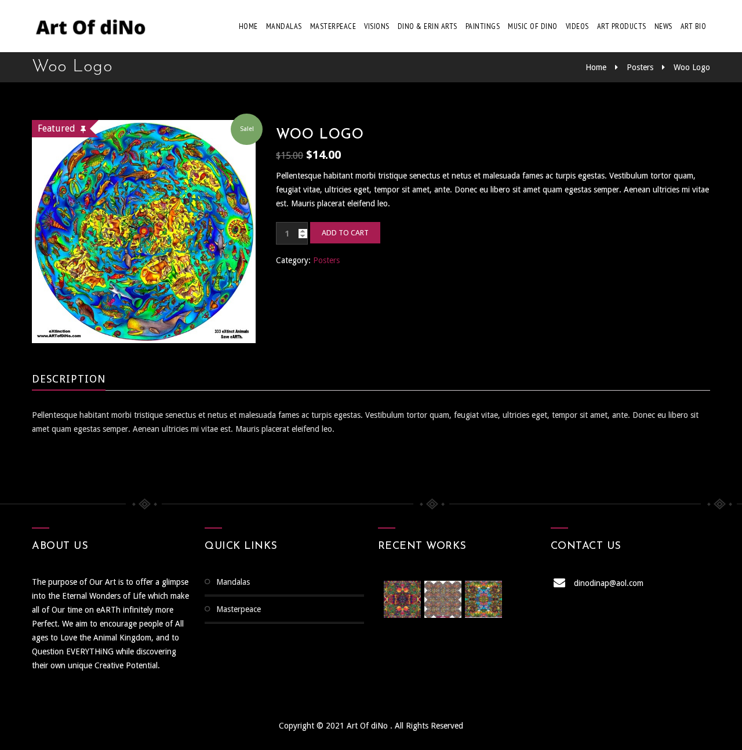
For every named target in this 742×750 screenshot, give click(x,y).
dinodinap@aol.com (608, 583)
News (663, 26)
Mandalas (284, 26)
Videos (577, 26)
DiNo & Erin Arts (427, 26)
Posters (640, 67)
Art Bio (694, 26)
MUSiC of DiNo (533, 26)
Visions (377, 26)
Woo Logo (692, 67)
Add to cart (345, 232)
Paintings (482, 26)
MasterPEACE (333, 26)
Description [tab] (69, 379)
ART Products (621, 26)
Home (248, 26)
